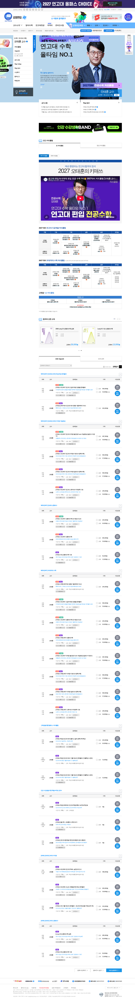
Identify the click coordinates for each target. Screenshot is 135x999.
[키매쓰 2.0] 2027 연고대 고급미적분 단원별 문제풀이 (71, 387)
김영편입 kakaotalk (42, 10)
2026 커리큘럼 (54, 155)
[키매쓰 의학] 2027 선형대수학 (64, 638)
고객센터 (120, 9)
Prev (93, 17)
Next (121, 17)
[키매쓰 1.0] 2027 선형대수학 (64, 537)
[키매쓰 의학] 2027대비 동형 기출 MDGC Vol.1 (69, 584)
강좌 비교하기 (81, 970)
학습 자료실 (18, 64)
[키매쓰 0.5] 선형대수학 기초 (64, 555)
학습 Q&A (17, 68)
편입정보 (15, 30)
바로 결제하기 (113, 970)
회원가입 (101, 9)
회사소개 (15, 988)
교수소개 (16, 25)
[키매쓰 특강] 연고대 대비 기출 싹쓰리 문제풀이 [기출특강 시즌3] (74, 775)
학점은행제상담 (60, 30)
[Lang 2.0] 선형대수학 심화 (63, 934)
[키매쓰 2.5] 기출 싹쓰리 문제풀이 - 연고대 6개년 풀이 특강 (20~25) (74, 906)
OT (60, 395)
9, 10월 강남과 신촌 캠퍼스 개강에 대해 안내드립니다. (56, 107)
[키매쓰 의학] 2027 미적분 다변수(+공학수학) (68, 673)
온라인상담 (39, 30)
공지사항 (17, 60)
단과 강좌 (101, 359)
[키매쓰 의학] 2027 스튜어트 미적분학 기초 (68, 709)
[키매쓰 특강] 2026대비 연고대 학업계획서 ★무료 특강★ (72, 805)
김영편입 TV (30, 10)
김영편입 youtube (39, 10)
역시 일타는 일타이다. (47, 73)
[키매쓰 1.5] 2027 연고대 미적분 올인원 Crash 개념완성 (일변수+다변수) (75, 435)
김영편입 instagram (36, 10)
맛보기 (71, 395)
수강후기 (17, 72)
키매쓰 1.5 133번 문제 (88, 109)
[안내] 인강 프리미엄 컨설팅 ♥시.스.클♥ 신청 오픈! (55, 109)
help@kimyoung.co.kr (33, 996)
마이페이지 (113, 9)
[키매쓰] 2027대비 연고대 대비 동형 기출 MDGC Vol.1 (71, 405)
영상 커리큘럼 (101, 145)
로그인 (95, 9)
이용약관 (33, 988)
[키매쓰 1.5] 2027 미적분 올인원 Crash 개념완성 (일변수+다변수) (74, 655)
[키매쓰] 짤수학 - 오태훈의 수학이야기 (66, 822)
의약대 (114, 25)
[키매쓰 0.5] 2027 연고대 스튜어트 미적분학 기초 (69, 489)
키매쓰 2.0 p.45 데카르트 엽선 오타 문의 (93, 112)
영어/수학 (29, 25)
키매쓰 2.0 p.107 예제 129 (89, 107)
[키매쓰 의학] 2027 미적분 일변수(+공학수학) (68, 691)
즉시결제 (117, 393)
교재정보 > (75, 392)
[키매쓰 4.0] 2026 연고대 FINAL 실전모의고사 (68, 869)
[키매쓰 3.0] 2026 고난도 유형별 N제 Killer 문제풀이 (70, 887)
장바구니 (117, 387)
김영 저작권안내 (56, 988)
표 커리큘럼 (59, 145)
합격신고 (17, 76)
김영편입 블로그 (24, 10)
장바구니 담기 (97, 970)
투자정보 (73, 988)
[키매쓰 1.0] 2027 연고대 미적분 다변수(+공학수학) (70, 453)
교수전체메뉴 (34, 44)
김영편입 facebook (33, 10)
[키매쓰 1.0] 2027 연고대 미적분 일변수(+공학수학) (70, 471)
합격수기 (30, 30)
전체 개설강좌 (59, 359)
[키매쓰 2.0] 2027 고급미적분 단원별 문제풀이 (69, 602)
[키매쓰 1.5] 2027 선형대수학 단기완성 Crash (68, 519)
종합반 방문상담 (49, 30)
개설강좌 (17, 51)
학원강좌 (17, 80)
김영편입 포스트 (27, 10)
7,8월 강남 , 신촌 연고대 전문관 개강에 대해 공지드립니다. (57, 112)
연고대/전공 (40, 25)
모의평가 (23, 30)
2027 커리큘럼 (43, 155)
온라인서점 (59, 25)
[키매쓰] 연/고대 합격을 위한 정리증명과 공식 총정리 (70, 840)
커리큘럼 (18, 47)
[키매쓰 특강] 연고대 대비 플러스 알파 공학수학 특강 (70, 739)
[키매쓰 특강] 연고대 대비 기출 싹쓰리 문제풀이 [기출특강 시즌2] (74, 758)
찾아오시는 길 (24, 988)
